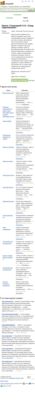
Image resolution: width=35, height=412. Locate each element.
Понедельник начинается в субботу (6, 137)
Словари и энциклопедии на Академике (15, 7)
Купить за (19, 80)
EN (22, 1)
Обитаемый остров (8, 201)
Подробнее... (26, 104)
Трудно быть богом (8, 175)
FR (32, 1)
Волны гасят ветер (8, 93)
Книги (26, 18)
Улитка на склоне (8, 161)
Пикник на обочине (8, 147)
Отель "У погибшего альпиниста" (6, 283)
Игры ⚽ (25, 21)
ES (29, 1)
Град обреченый (7, 361)
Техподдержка (11, 378)
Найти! (31, 10)
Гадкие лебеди (7, 121)
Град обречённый (7, 348)
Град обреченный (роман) (10, 314)
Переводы (9, 18)
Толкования (17, 14)
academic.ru (6, 3)
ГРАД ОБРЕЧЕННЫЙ (8, 325)
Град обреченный (8, 187)
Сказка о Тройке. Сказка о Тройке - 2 (8, 257)
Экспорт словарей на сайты (6, 383)
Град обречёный (7, 336)
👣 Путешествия (4, 381)
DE (26, 1)
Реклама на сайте (19, 378)
